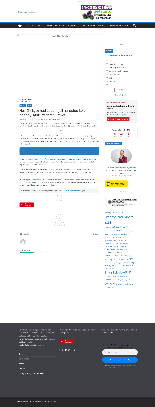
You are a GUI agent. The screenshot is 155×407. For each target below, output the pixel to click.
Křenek (126, 244)
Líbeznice (123, 249)
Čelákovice (114, 283)
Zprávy (28, 25)
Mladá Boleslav (122, 253)
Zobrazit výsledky (121, 95)
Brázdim (108, 227)
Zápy (119, 279)
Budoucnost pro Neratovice (118, 71)
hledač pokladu (129, 170)
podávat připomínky (122, 168)
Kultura (91, 25)
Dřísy (130, 231)
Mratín (109, 256)
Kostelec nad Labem (116, 240)
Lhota (109, 246)
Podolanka (128, 263)
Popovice (118, 266)
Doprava (48, 25)
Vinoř (116, 277)
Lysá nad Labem (120, 246)
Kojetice (121, 237)
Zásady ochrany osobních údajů (31, 373)
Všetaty (123, 276)
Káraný (119, 243)
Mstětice (118, 256)
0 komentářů (47, 119)
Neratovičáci (113, 81)
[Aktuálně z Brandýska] (20, 25)
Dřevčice (121, 230)
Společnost (60, 25)
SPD (110, 85)
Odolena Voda (110, 263)
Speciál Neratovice (115, 74)
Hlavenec (109, 234)
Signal (83, 191)
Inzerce (22, 364)
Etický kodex (24, 359)
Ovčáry (119, 263)
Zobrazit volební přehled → (118, 119)
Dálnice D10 (120, 227)
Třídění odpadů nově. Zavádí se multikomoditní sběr (62, 151)
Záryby (127, 280)
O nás (21, 354)
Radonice (109, 268)
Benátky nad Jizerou (114, 212)
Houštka (116, 234)
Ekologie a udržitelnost (119, 25)
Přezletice (128, 266)
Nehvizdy (110, 259)
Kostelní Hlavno (110, 243)
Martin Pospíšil (36, 119)
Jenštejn (126, 234)
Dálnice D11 (110, 231)
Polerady (109, 266)
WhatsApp (73, 191)
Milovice (22, 105)
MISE (110, 60)
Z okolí (101, 25)
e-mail (67, 191)
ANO (110, 78)
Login (97, 234)
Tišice (108, 276)
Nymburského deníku (39, 180)
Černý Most (128, 284)
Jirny (108, 237)
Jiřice (114, 237)
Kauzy (39, 25)
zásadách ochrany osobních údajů (119, 368)
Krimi (83, 25)
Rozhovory (72, 25)
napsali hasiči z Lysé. (43, 175)
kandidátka (118, 170)
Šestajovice (109, 287)
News (29, 105)
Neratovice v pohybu (116, 64)
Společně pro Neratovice (117, 67)
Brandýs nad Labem (119, 220)
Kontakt (22, 368)
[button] (32, 25)
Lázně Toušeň (112, 249)
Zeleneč (109, 279)
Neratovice (125, 259)
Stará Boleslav (118, 272)
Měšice (128, 256)
